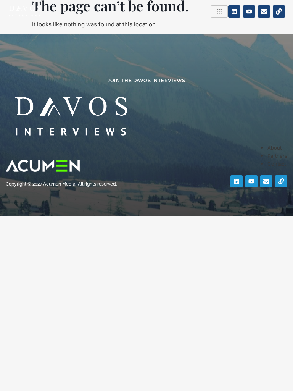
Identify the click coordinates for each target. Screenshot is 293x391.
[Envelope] (264, 11)
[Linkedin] (234, 11)
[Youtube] (249, 11)
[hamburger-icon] (219, 11)
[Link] (279, 11)
